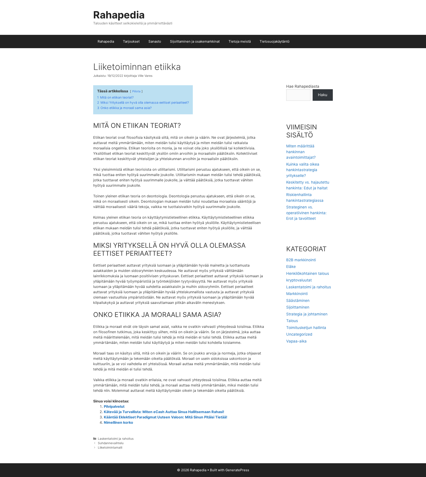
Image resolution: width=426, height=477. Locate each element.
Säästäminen (298, 300)
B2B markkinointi (301, 260)
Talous (292, 321)
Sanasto (154, 41)
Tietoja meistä (240, 41)
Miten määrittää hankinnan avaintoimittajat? (301, 152)
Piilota (136, 91)
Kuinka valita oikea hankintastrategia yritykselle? (302, 170)
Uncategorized (299, 334)
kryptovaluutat (299, 280)
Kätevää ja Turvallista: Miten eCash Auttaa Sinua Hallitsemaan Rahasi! (164, 412)
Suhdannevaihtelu (111, 443)
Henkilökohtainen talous (307, 273)
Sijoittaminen (297, 307)
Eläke (291, 266)
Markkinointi (297, 293)
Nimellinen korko (118, 422)
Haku (322, 95)
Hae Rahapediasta (302, 86)
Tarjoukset (131, 41)
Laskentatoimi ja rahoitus (116, 438)
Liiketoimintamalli (110, 447)
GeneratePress (237, 470)
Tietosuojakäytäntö (275, 41)
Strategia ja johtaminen (306, 314)
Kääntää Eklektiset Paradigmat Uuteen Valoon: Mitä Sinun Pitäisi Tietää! (165, 417)
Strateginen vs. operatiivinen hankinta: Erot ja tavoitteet (306, 213)
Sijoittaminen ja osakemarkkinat (195, 41)
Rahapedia (119, 15)
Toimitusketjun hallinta (306, 327)
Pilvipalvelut (114, 406)
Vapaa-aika (296, 341)
